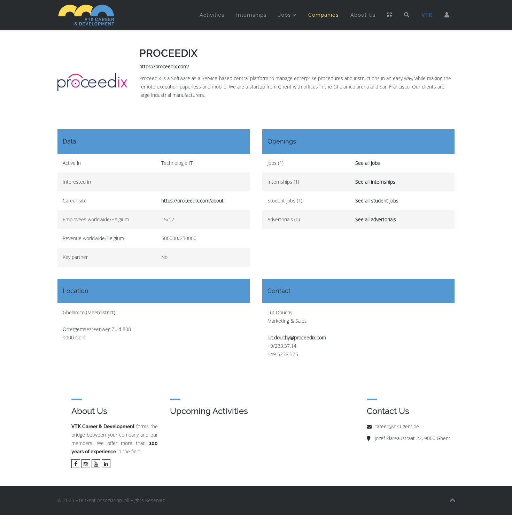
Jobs (284, 15)
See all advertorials (375, 219)
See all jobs (367, 163)
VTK (427, 15)
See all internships (375, 181)
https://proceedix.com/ (164, 66)
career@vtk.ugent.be (396, 426)
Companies (323, 15)
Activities (212, 15)
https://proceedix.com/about (192, 200)
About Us (362, 15)
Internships (251, 15)
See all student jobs (376, 200)
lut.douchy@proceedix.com (296, 337)
